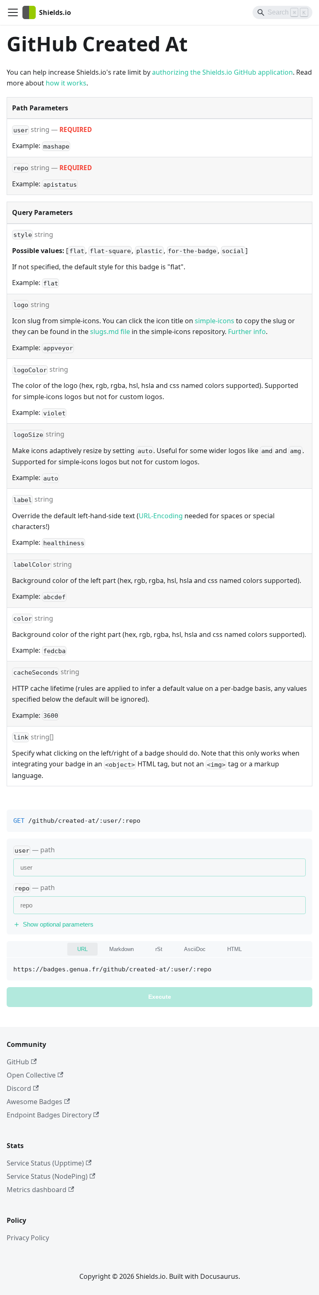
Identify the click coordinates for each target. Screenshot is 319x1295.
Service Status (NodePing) (47, 1176)
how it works (66, 83)
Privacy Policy (28, 1237)
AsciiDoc (195, 949)
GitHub (18, 1061)
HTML (234, 949)
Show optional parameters (58, 924)
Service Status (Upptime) (45, 1163)
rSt (158, 949)
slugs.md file (110, 331)
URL (82, 949)
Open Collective (31, 1075)
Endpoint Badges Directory (49, 1114)
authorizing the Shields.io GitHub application (222, 72)
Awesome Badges (34, 1101)
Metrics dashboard (36, 1189)
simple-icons (214, 320)
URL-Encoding (161, 515)
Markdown (121, 949)
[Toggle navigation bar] (13, 12)
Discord (19, 1088)
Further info (247, 331)
